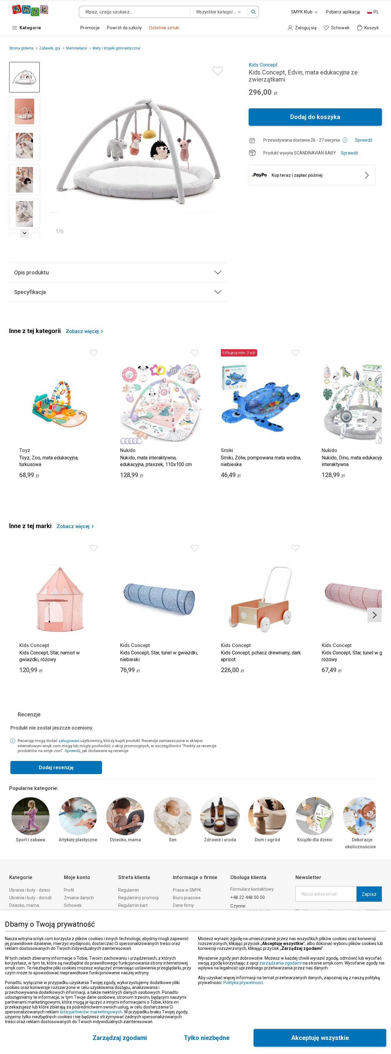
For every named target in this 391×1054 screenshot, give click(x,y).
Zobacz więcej (82, 331)
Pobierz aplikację (343, 11)
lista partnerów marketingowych (91, 1011)
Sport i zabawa (30, 839)
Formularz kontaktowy (252, 889)
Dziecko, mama (125, 839)
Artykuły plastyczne (78, 839)
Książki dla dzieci (314, 839)
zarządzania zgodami (280, 963)
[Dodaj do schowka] (216, 69)
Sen (173, 839)
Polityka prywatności (243, 982)
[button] (253, 12)
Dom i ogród (267, 839)
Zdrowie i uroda (220, 839)
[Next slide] (219, 150)
